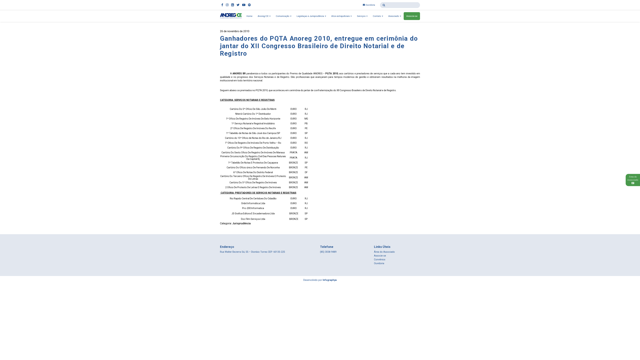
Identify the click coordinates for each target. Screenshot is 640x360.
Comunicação (283, 16)
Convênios (379, 259)
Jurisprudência (241, 223)
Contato (377, 16)
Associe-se (411, 16)
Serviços (361, 16)
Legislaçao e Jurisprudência (310, 16)
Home (249, 16)
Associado (394, 16)
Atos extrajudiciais (340, 16)
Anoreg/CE (263, 16)
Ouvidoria (370, 5)
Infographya (330, 280)
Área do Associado (384, 251)
